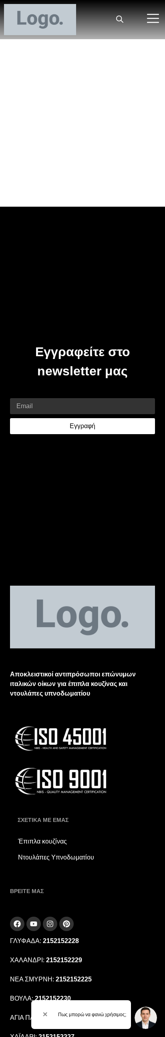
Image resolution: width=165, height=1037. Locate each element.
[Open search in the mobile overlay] (120, 19)
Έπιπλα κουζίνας (42, 841)
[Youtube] (33, 924)
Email (18, 393)
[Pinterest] (66, 924)
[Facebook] (17, 924)
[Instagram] (50, 924)
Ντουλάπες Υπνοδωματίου (56, 857)
